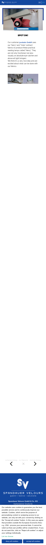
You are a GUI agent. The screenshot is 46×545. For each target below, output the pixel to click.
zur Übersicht (23, 460)
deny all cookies (12, 541)
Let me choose (7, 536)
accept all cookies (33, 541)
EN (43, 2)
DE (40, 2)
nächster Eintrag (35, 460)
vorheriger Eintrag (11, 460)
